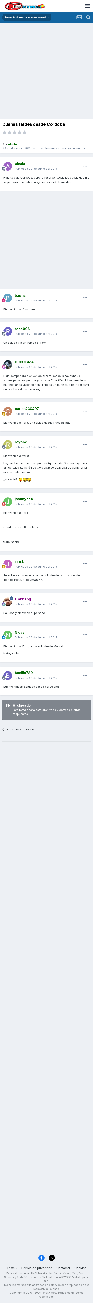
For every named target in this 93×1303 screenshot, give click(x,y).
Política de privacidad (36, 1268)
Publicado (36, 168)
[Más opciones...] (85, 166)
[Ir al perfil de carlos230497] (7, 411)
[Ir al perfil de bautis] (7, 298)
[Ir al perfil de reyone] (7, 444)
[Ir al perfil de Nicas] (7, 635)
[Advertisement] (46, 71)
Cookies (80, 1268)
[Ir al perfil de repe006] (7, 331)
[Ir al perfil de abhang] (7, 601)
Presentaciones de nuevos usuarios (60, 148)
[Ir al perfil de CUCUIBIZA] (7, 364)
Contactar (63, 1268)
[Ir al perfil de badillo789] (7, 675)
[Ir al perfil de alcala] (7, 166)
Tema (11, 1268)
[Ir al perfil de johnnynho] (7, 501)
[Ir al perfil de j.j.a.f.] (7, 564)
